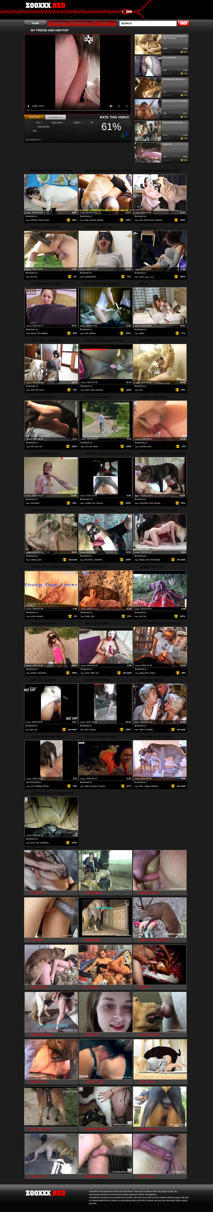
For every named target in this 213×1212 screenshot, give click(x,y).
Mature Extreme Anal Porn (175, 101)
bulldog (38, 786)
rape (92, 390)
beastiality (155, 560)
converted (34, 503)
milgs (141, 333)
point (33, 616)
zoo (32, 446)
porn (47, 220)
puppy (92, 729)
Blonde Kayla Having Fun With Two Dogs (175, 37)
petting (100, 220)
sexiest (101, 786)
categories (59, 23)
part (86, 333)
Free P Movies (169, 57)
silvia (87, 616)
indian (33, 673)
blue (87, 220)
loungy (157, 503)
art (40, 446)
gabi (142, 673)
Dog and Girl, (44, 127)
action (152, 673)
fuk (144, 616)
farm (147, 673)
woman (94, 786)
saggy (147, 786)
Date (105, 23)
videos (142, 729)
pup (34, 131)
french (46, 786)
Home (35, 23)
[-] (127, 135)
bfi (38, 333)
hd (35, 277)
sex (31, 277)
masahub (41, 673)
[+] (122, 135)
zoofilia (88, 503)
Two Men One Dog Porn (174, 79)
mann (95, 446)
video (87, 786)
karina (33, 333)
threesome (149, 220)
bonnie (93, 220)
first (37, 390)
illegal (142, 560)
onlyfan (149, 729)
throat (41, 220)
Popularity (82, 23)
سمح (147, 277)
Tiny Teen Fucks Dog (172, 122)
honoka (143, 446)
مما (151, 277)
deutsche (89, 560)
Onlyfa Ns (167, 144)
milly (92, 673)
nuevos (99, 503)
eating (33, 560)
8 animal (45, 10)
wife (32, 390)
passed (39, 616)
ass (36, 446)
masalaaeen (90, 277)
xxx (93, 503)
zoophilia (44, 843)
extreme (34, 220)
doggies (44, 333)
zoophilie (98, 560)
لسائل (141, 277)
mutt (151, 503)
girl (31, 729)
